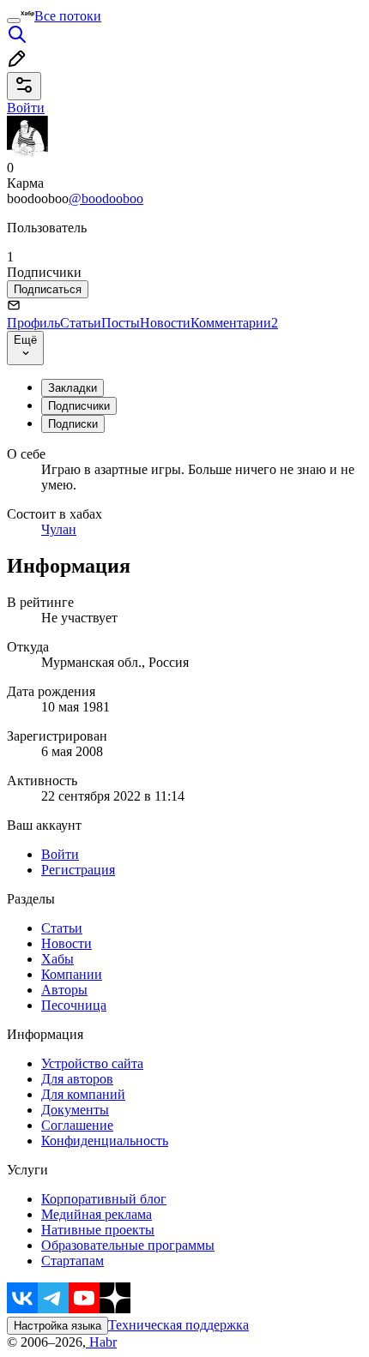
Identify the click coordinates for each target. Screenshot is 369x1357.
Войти (60, 854)
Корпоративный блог (103, 1199)
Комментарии (234, 322)
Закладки (72, 387)
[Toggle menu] (14, 20)
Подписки (73, 423)
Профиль (33, 322)
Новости (165, 322)
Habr (101, 1342)
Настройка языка (57, 1325)
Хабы (57, 959)
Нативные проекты (97, 1229)
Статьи (80, 322)
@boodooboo (106, 198)
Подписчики (79, 405)
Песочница (73, 1005)
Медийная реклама (96, 1214)
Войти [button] (26, 107)
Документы (75, 1109)
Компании (71, 974)
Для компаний (83, 1094)
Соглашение (77, 1125)
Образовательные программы (128, 1245)
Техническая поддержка (178, 1325)
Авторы (64, 989)
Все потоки (67, 16)
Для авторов (77, 1079)
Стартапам (72, 1260)
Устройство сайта (92, 1063)
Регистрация (78, 869)
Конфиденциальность (104, 1140)
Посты (120, 322)
